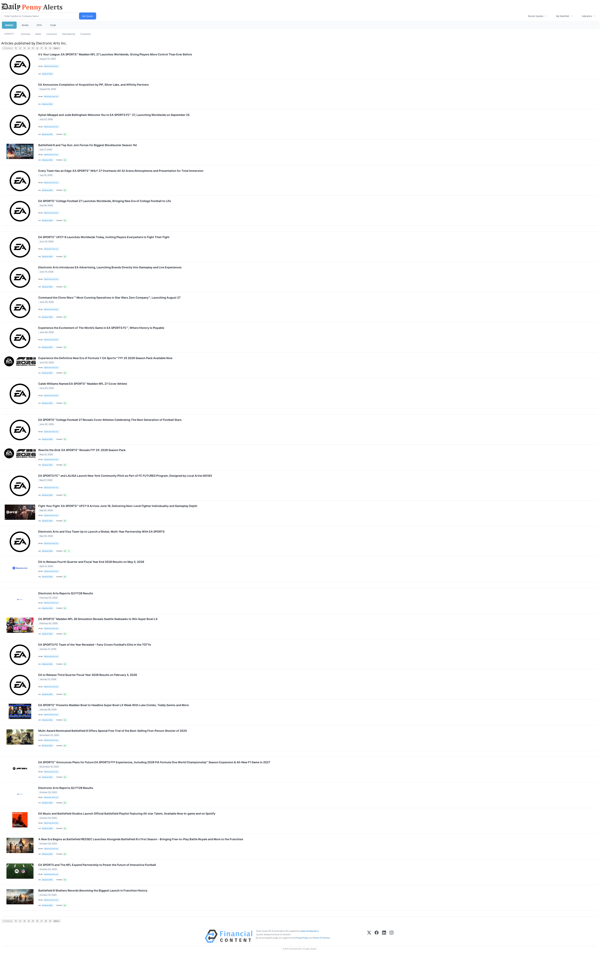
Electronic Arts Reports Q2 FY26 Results (65, 788)
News (38, 33)
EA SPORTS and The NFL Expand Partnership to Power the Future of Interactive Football (97, 864)
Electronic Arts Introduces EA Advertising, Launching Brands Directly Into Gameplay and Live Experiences (110, 267)
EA (65, 134)
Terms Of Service (321, 937)
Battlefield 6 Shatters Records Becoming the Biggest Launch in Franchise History (92, 890)
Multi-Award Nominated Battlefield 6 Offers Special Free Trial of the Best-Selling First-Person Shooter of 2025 (112, 730)
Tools (53, 25)
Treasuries (85, 33)
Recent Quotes (535, 16)
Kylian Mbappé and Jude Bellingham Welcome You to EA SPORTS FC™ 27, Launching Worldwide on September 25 (114, 115)
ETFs (39, 25)
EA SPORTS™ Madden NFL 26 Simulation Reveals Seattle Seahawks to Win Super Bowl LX (98, 619)
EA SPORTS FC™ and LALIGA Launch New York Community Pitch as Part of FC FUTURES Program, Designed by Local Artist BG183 (125, 475)
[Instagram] (391, 936)
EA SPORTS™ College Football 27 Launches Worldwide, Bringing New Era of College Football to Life (104, 201)
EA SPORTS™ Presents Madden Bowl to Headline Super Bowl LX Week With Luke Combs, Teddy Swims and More (113, 705)
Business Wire (47, 74)
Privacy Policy (301, 937)
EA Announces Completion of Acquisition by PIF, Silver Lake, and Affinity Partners (93, 84)
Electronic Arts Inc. (51, 66)
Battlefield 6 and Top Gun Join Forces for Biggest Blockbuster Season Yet (87, 145)
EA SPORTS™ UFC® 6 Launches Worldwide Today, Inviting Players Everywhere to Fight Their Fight (103, 237)
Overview (25, 33)
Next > (57, 48)
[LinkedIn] (384, 936)
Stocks (25, 25)
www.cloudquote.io (310, 931)
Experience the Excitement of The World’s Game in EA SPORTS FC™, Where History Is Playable (101, 327)
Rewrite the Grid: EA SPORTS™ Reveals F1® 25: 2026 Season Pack (82, 450)
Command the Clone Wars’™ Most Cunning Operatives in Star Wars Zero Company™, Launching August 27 (109, 297)
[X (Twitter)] (369, 936)
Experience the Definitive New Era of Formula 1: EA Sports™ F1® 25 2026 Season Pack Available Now (105, 358)
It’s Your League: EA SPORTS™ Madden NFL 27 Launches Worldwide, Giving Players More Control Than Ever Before (115, 54)
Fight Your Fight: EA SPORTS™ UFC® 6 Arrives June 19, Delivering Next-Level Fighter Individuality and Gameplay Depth (117, 506)
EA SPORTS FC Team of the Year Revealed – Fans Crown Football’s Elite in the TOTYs (94, 644)
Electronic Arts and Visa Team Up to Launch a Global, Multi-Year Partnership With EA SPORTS (101, 531)
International (68, 33)
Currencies (51, 33)
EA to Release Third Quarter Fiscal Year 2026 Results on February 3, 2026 (87, 675)
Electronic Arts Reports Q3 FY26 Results (65, 593)
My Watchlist (562, 16)
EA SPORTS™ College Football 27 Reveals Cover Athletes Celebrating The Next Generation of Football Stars (110, 419)
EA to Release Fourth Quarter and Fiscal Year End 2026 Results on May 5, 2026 (91, 561)
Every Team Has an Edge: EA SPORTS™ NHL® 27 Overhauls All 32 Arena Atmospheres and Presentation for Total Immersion (120, 170)
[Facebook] (376, 936)
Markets (9, 25)
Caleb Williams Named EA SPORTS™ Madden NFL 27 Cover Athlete (82, 383)
